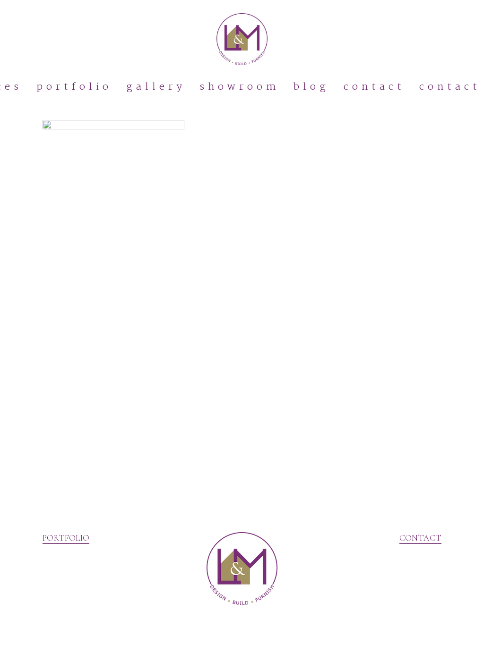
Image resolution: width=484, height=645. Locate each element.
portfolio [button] (66, 538)
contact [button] (420, 538)
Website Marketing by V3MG (89, 630)
